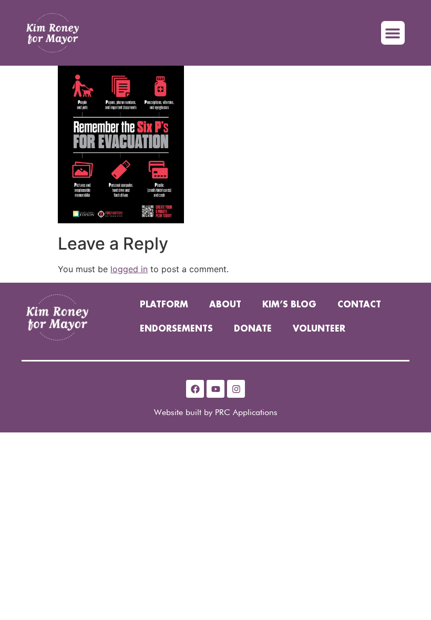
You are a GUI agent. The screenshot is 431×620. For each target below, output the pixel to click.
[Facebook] (195, 389)
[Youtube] (215, 389)
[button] (393, 33)
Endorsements (176, 329)
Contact (359, 305)
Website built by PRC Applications (216, 412)
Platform (164, 305)
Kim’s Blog (289, 305)
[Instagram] (236, 389)
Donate (253, 329)
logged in (129, 269)
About (225, 305)
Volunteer (319, 329)
